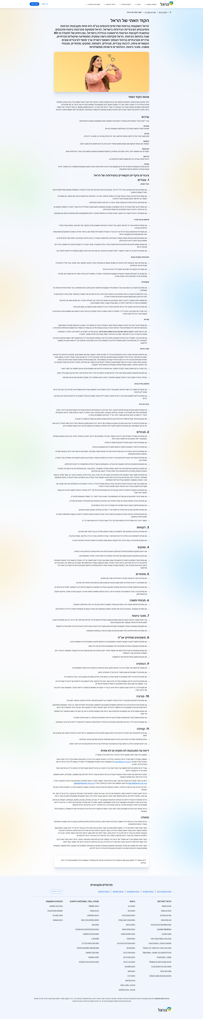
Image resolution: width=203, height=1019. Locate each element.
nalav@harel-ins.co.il (122, 762)
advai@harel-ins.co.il (138, 783)
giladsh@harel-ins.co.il (84, 783)
